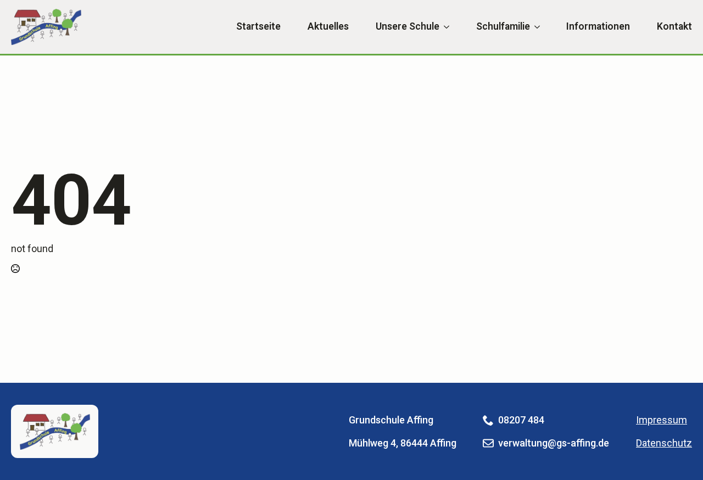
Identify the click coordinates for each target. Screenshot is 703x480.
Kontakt (674, 27)
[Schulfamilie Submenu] (535, 27)
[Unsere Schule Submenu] (444, 27)
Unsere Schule (407, 27)
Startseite (258, 27)
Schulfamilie (503, 27)
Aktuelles (328, 27)
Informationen (598, 27)
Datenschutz (664, 443)
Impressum (661, 420)
